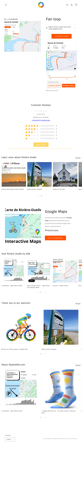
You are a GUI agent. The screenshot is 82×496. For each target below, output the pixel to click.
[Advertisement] (41, 471)
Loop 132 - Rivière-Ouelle (60, 286)
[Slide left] (36, 196)
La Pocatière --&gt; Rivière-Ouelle (12, 286)
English (9, 439)
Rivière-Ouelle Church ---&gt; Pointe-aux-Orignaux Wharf (38, 286)
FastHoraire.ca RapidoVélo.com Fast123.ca (57, 438)
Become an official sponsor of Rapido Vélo (15, 349)
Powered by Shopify (72, 438)
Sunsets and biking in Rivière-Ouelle (13, 189)
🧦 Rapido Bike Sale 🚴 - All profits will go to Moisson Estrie (59, 412)
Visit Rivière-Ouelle (61, 36)
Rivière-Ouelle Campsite (34, 189)
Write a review (41, 144)
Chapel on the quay (59, 189)
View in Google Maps (55, 238)
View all (78, 158)
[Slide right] (46, 196)
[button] (6, 5)
